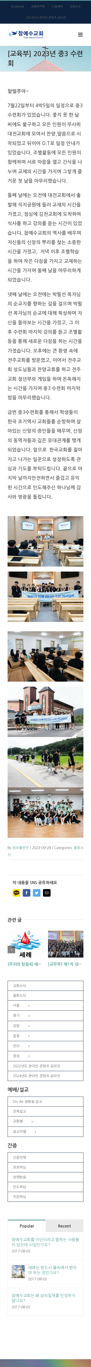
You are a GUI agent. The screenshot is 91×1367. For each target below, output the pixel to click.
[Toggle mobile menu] (80, 34)
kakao (16, 893)
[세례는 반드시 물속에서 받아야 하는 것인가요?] (18, 1269)
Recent (64, 1226)
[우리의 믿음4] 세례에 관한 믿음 (35, 964)
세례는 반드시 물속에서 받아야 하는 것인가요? (52, 1270)
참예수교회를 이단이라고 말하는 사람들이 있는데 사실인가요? (45, 1242)
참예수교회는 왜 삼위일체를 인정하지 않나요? (43, 1298)
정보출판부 (20, 848)
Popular (26, 1226)
